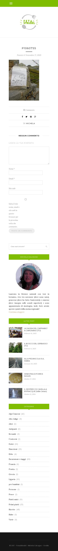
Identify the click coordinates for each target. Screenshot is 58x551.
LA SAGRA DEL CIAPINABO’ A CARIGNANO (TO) (36, 329)
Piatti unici (13, 499)
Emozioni (13, 449)
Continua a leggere (16, 312)
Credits (46, 545)
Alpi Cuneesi (14, 414)
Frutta (12, 469)
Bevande (12, 434)
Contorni (13, 439)
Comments (29, 110)
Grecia (12, 474)
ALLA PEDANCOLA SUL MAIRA (34, 360)
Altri (11, 424)
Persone (12, 489)
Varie (11, 519)
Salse (11, 514)
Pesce (11, 494)
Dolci (11, 444)
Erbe (11, 454)
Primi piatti (14, 504)
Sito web (12, 188)
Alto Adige (13, 419)
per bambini (14, 484)
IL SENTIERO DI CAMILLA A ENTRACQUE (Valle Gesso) (35, 390)
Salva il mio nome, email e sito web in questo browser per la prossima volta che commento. (14, 215)
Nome (12, 169)
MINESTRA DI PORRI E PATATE (33, 375)
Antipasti (13, 429)
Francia (12, 464)
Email (12, 179)
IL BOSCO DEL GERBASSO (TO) (36, 344)
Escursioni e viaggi (17, 459)
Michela (30, 123)
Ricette (12, 509)
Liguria (12, 479)
